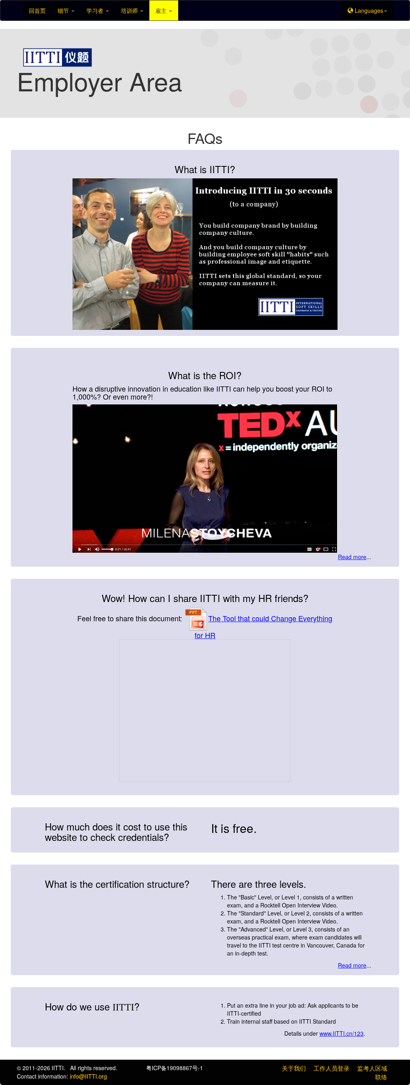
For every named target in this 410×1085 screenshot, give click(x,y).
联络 (381, 1077)
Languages (368, 10)
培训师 (130, 10)
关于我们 (294, 1068)
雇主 (161, 10)
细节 (64, 10)
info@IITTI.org (88, 1076)
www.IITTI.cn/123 (342, 1033)
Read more (352, 557)
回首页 (37, 10)
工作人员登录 (332, 1068)
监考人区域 (372, 1068)
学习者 (95, 10)
